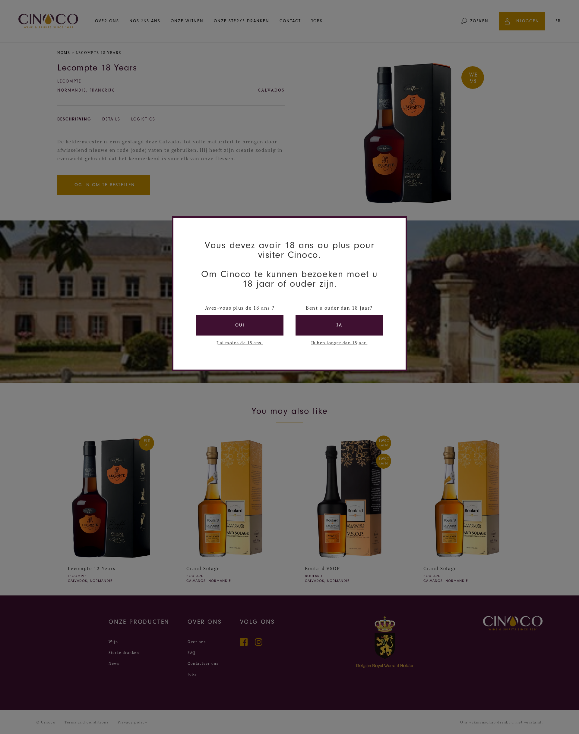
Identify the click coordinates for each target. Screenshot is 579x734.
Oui (240, 325)
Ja (339, 325)
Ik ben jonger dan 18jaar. (339, 342)
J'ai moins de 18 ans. (240, 342)
